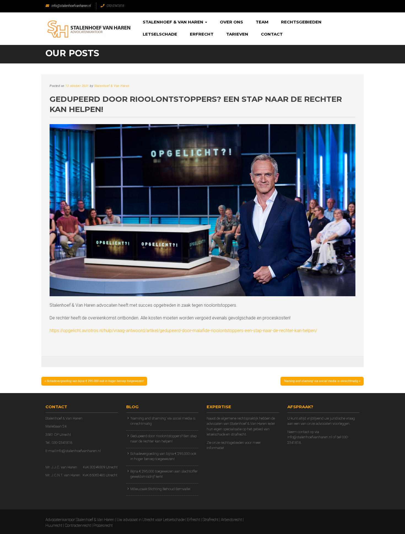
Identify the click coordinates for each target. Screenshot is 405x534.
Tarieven (237, 34)
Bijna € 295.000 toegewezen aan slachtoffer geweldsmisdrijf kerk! (164, 474)
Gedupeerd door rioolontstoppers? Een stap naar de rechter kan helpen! (163, 439)
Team (262, 22)
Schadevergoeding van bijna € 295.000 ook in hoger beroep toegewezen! (95, 381)
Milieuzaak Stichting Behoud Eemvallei (160, 489)
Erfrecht (202, 34)
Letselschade (160, 34)
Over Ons (231, 22)
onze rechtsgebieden (228, 442)
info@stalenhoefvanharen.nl (71, 6)
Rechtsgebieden (301, 22)
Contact (272, 34)
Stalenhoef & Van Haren (173, 22)
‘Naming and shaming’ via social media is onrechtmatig (321, 381)
